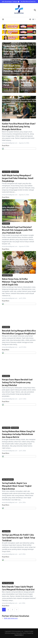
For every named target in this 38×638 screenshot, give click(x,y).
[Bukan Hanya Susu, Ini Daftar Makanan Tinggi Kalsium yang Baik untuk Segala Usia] (19, 262)
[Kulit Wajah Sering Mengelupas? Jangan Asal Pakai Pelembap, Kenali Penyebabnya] (19, 159)
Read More (5, 145)
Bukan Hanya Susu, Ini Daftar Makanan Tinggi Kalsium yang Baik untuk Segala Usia (17, 282)
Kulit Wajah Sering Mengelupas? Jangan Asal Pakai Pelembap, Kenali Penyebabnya (18, 68)
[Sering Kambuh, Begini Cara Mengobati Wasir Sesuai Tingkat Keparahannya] (19, 466)
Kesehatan (7, 42)
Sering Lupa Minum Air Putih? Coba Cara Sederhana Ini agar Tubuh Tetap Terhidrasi (18, 537)
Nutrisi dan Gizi (7, 275)
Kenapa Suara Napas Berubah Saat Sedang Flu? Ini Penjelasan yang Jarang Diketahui (17, 382)
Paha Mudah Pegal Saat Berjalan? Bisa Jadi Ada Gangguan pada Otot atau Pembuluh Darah (17, 230)
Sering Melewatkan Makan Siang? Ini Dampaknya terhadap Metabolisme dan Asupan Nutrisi (18, 434)
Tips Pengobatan (8, 479)
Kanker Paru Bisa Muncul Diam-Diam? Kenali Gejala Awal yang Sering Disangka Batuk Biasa (16, 49)
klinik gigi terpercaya (11, 618)
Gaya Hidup (7, 62)
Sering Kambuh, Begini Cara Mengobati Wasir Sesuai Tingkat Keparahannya (17, 486)
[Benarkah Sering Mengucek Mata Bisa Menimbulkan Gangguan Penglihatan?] (19, 314)
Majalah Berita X (19, 635)
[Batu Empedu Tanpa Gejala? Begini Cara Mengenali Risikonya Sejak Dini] (19, 570)
